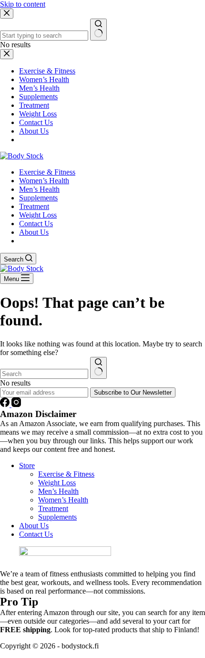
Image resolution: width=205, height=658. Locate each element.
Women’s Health (44, 181)
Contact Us (36, 223)
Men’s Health (39, 189)
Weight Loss (38, 215)
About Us (34, 232)
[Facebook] (5, 404)
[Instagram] (16, 404)
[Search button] (98, 368)
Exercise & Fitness (47, 172)
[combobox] (44, 374)
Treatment (34, 206)
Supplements (38, 198)
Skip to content (22, 4)
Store (27, 465)
